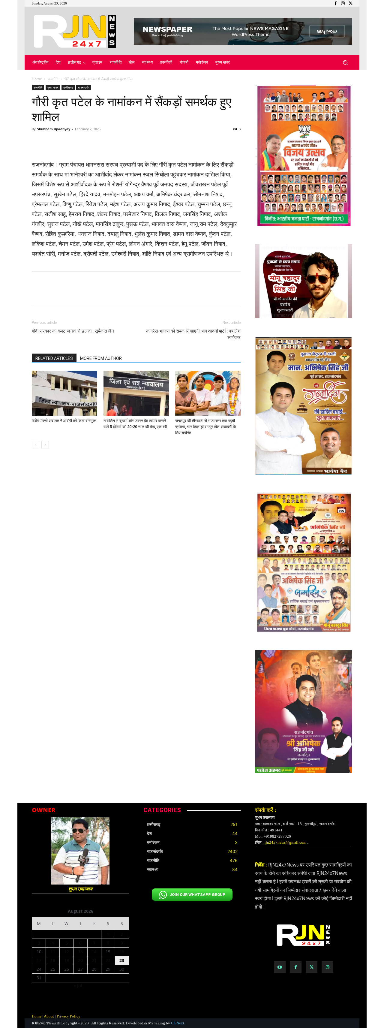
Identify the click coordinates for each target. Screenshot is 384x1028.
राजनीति (53, 78)
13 (80, 951)
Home (37, 78)
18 (52, 960)
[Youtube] (280, 967)
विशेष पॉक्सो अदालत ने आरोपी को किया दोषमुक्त (64, 420)
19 (66, 960)
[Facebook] (296, 967)
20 (80, 960)
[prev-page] (35, 444)
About (49, 1016)
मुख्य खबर (52, 87)
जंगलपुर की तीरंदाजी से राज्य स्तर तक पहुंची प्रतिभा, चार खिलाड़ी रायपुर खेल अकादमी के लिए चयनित (205, 426)
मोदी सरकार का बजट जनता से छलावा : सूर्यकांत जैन (73, 331)
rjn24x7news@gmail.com (285, 842)
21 (94, 960)
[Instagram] (327, 967)
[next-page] (45, 444)
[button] (345, 63)
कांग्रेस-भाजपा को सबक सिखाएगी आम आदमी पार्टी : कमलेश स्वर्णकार (193, 334)
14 (94, 951)
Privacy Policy (68, 1016)
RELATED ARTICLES (54, 358)
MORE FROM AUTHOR (101, 358)
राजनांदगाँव (83, 87)
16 (121, 951)
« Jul (78, 985)
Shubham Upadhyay (53, 129)
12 (66, 951)
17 (39, 960)
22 (108, 960)
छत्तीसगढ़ (68, 87)
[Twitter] (311, 967)
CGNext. (178, 1023)
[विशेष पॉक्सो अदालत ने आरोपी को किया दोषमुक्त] (64, 393)
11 (52, 951)
